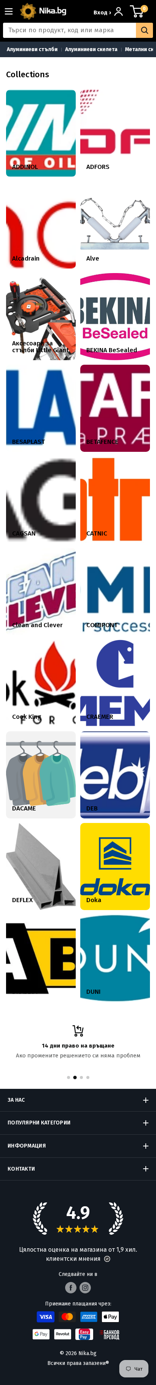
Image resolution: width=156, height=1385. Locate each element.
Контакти (21, 1169)
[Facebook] (70, 1287)
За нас (16, 1100)
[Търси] (144, 30)
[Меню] (11, 11)
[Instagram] (85, 1287)
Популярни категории (39, 1123)
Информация (27, 1146)
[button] (107, 1259)
